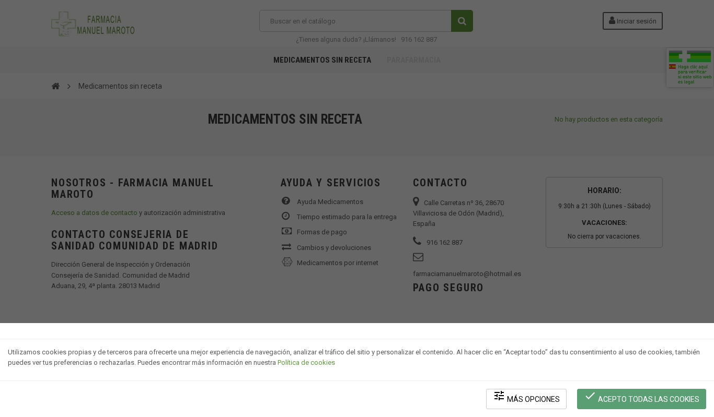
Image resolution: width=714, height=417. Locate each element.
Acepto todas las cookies (641, 396)
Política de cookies (306, 362)
